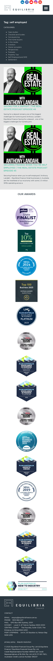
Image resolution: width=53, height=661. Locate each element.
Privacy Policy (9, 642)
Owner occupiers (14, 47)
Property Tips (13, 55)
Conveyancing (14, 37)
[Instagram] (36, 2)
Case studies (13, 32)
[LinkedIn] (22, 2)
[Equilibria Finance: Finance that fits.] (19, 9)
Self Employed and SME (17, 57)
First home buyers (15, 40)
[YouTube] (31, 2)
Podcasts (11, 52)
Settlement (12, 60)
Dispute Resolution (24, 642)
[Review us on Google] (40, 2)
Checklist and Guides (16, 35)
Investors (11, 45)
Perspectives (13, 50)
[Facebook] (27, 2)
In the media (13, 42)
